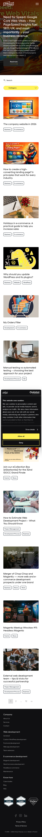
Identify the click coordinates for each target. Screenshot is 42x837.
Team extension (8, 750)
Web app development (11, 747)
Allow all (21, 436)
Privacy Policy (21, 822)
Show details (30, 429)
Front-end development (11, 743)
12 (26, 701)
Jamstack (6, 736)
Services (6, 722)
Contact (6, 726)
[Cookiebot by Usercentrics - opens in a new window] (29, 392)
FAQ (4, 789)
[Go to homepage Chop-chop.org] (8, 3)
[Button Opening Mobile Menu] (37, 4)
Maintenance (8, 771)
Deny (21, 443)
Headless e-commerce (11, 768)
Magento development (11, 760)
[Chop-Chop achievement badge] (8, 801)
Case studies (7, 781)
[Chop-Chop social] (16, 815)
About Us (6, 718)
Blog (4, 785)
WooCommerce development (13, 764)
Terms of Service (21, 826)
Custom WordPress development (14, 739)
